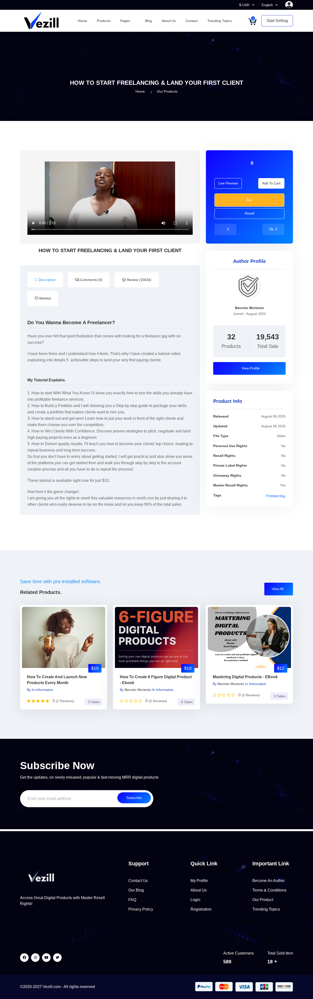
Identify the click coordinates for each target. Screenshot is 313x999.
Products (104, 21)
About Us (169, 21)
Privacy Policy (140, 909)
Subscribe (134, 798)
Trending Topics (219, 21)
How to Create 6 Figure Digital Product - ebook (156, 680)
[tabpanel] (110, 412)
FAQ (132, 900)
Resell (249, 213)
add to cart (271, 183)
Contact (192, 21)
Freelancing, (276, 496)
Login (195, 900)
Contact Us (138, 881)
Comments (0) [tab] (90, 280)
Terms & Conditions (269, 890)
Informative (44, 690)
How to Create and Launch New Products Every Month (57, 680)
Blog (148, 21)
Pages (125, 21)
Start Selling (277, 21)
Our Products (167, 91)
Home (82, 21)
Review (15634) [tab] (138, 280)
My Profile (199, 881)
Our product (262, 900)
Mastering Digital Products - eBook (245, 677)
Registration (201, 909)
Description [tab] (46, 280)
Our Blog (136, 890)
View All (278, 589)
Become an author (268, 881)
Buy (249, 200)
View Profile (250, 368)
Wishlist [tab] (44, 298)
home (140, 91)
